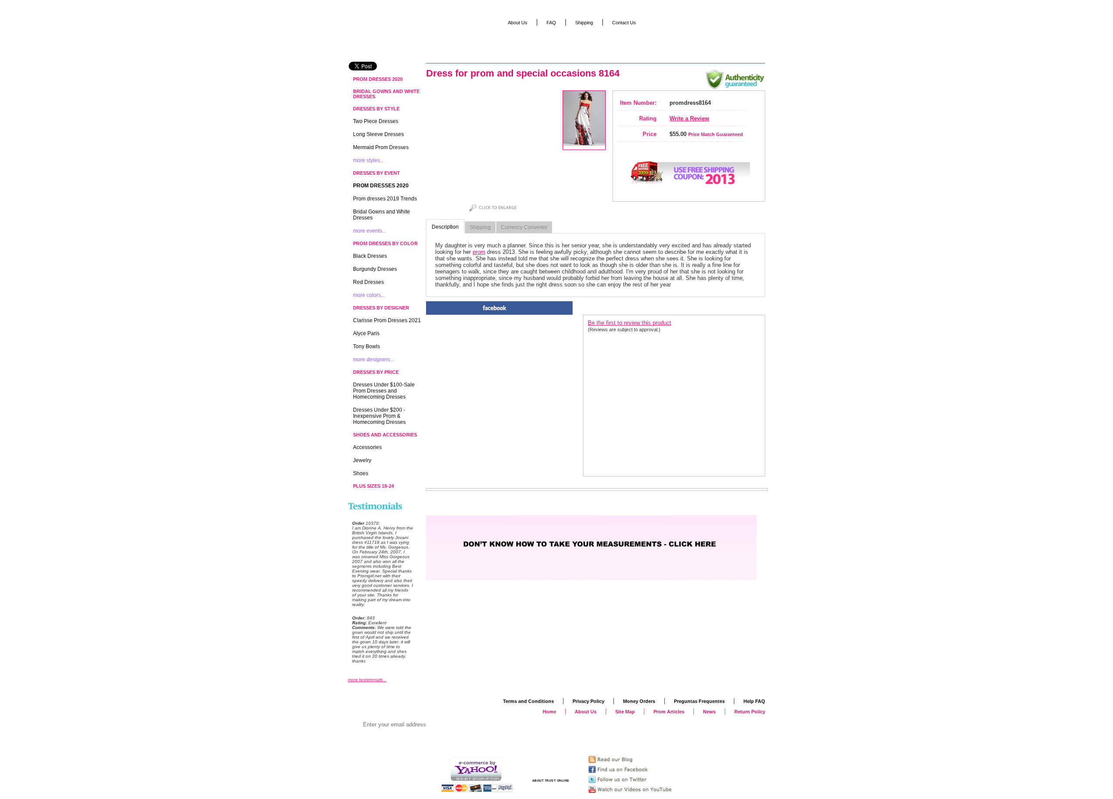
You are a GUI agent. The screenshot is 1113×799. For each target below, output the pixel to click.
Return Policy (749, 711)
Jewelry (362, 460)
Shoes (360, 473)
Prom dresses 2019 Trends (385, 199)
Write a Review (689, 118)
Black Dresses (370, 256)
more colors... (369, 295)
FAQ (551, 22)
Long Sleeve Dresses (378, 134)
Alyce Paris (366, 333)
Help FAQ (754, 701)
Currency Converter (524, 227)
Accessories (367, 447)
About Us (517, 22)
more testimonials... (367, 679)
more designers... (373, 359)
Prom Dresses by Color (385, 243)
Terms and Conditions (528, 701)
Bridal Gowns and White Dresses (386, 94)
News (709, 711)
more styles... (368, 160)
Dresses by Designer (381, 307)
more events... (369, 231)
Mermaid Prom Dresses (381, 147)
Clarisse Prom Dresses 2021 (387, 320)
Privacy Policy (588, 701)
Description (445, 227)
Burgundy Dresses (375, 269)
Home (549, 711)
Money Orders (639, 701)
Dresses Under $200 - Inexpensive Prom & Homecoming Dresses (379, 416)
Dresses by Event (376, 173)
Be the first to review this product (629, 323)
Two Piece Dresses (375, 121)
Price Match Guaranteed (715, 134)
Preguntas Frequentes (699, 701)
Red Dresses (368, 282)
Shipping (480, 227)
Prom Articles (668, 711)
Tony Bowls (366, 346)
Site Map (625, 711)
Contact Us (624, 22)
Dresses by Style (376, 108)
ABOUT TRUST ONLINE (551, 780)
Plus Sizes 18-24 (373, 486)
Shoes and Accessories (385, 434)
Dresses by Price (376, 372)
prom (479, 252)
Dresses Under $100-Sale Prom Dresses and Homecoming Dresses (384, 391)
